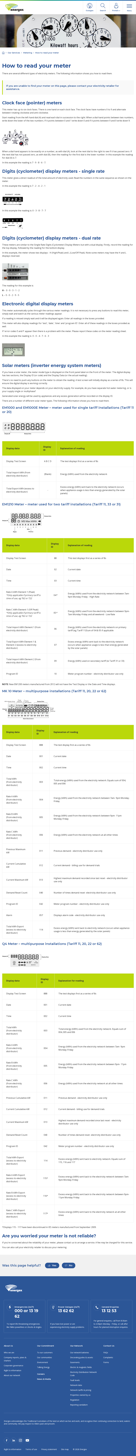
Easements (75, 1362)
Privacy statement (49, 1449)
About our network (12, 1375)
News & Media (44, 1379)
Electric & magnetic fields (81, 1367)
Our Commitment (45, 1346)
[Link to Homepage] (14, 1288)
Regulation (74, 1400)
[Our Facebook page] (6, 1440)
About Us (8, 1346)
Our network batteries (79, 1352)
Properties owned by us (80, 1395)
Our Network (76, 1346)
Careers (41, 1374)
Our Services (14, 53)
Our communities (44, 1357)
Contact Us (108, 1346)
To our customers (45, 1352)
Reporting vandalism (79, 1404)
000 (19, 1310)
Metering (27, 53)
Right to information (12, 1370)
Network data (76, 1385)
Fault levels (75, 1380)
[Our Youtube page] (27, 1440)
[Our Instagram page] (20, 1440)
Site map (65, 1449)
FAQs (105, 1352)
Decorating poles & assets (81, 1357)
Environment (42, 1362)
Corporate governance (13, 1365)
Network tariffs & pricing (80, 1390)
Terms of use (31, 1449)
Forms (106, 1362)
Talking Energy (43, 1367)
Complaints (108, 1357)
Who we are (9, 1352)
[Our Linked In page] (13, 1440)
